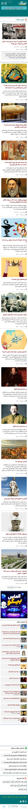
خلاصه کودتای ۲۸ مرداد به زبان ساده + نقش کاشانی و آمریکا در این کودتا (14, 42)
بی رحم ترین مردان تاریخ (20, 426)
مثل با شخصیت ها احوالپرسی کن (19, 752)
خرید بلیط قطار (22, 789)
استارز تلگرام (23, 786)
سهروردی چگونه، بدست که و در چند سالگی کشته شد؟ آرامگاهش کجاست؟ (15, 201)
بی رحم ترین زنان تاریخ (20, 389)
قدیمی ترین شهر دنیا (21, 461)
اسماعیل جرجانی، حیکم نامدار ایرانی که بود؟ (14, 352)
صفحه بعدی (10, 587)
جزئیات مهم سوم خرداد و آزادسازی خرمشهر (15, 315)
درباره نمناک (15, 797)
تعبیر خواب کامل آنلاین (20, 782)
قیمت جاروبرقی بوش (8, 782)
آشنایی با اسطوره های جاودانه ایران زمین (15, 499)
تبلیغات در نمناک (6, 797)
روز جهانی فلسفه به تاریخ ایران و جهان (16, 534)
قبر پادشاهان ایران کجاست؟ (19, 279)
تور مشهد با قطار (14, 786)
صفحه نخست (23, 797)
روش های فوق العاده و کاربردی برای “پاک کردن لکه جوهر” (15, 755)
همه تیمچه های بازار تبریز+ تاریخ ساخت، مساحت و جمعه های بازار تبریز (15, 163)
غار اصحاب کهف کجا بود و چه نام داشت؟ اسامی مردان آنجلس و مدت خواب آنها (15, 86)
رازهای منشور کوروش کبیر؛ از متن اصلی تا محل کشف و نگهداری (15, 126)
